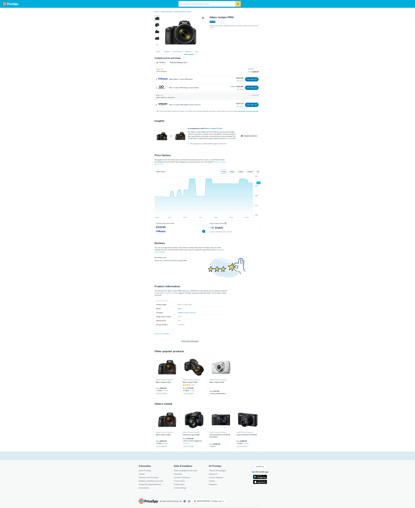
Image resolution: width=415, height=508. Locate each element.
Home (157, 11)
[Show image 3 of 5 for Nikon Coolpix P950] (157, 31)
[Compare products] (203, 18)
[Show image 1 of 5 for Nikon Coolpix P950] (157, 18)
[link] (207, 136)
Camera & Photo (166, 11)
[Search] (238, 4)
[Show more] (156, 79)
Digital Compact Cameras (182, 11)
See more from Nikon (162, 334)
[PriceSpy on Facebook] (184, 501)
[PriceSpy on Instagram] (189, 501)
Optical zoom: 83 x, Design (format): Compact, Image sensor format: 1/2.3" (234, 27)
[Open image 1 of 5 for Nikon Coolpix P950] (180, 32)
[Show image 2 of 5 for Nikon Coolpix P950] (157, 24)
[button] (157, 44)
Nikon (180, 309)
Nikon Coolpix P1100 (213, 128)
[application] (207, 197)
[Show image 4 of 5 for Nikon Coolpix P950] (157, 38)
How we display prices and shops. (246, 111)
